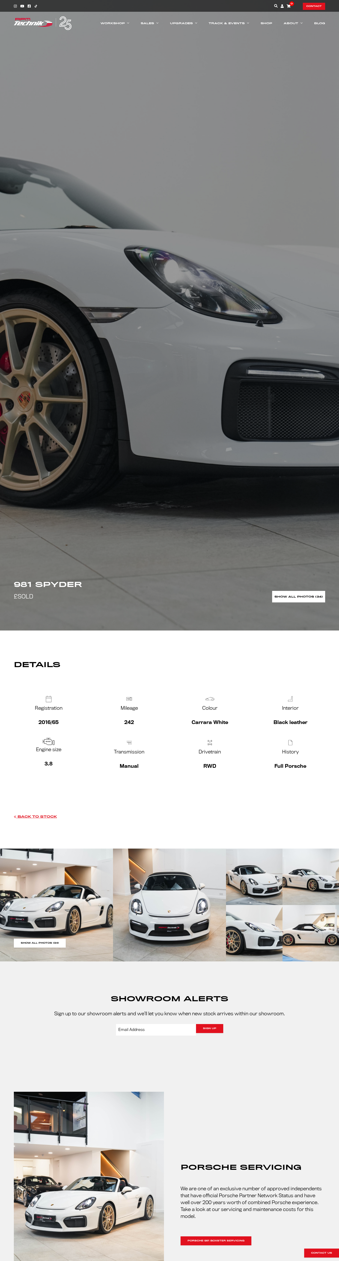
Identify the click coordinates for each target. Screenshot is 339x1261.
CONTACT (314, 6)
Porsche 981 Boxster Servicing (215, 1241)
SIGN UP (209, 1028)
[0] (289, 6)
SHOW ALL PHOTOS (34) (40, 943)
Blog (319, 23)
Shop (266, 23)
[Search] (276, 6)
